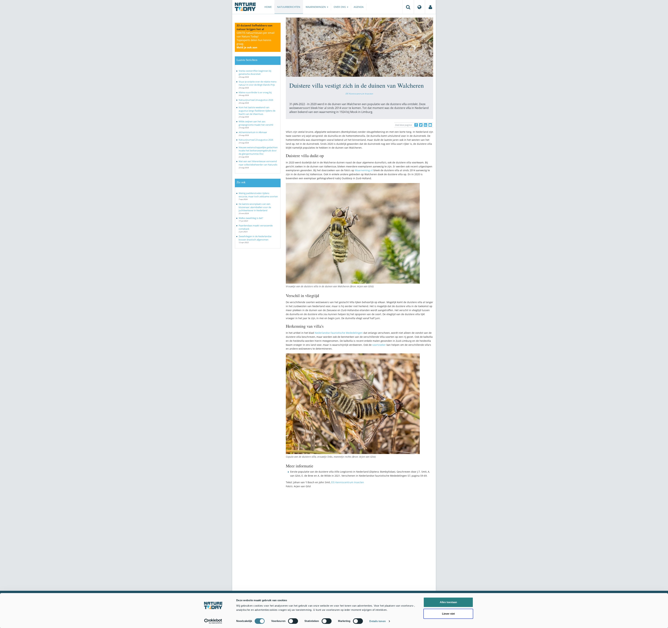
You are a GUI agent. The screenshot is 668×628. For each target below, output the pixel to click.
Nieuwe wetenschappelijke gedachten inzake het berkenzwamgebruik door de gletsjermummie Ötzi (258, 150)
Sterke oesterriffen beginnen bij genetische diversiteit (255, 72)
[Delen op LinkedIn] (425, 125)
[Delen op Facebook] (416, 125)
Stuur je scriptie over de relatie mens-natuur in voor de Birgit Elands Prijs (258, 83)
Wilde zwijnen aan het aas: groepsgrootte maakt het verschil (256, 123)
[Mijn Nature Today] (430, 7)
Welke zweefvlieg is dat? (251, 218)
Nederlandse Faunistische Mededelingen (339, 332)
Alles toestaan (448, 602)
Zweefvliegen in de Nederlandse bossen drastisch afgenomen (255, 238)
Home (268, 7)
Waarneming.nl (364, 170)
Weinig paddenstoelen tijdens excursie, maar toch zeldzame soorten (258, 195)
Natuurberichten (288, 7)
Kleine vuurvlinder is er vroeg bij (255, 92)
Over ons (340, 7)
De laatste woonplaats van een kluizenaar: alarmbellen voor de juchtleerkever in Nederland (255, 207)
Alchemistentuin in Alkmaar (253, 132)
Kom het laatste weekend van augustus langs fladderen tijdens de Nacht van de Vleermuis (257, 110)
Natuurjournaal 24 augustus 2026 (256, 99)
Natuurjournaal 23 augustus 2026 (256, 139)
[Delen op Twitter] (421, 125)
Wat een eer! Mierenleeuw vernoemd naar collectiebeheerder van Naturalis (258, 163)
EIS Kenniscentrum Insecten (359, 93)
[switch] (293, 621)
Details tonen (377, 621)
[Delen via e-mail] (430, 125)
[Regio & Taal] (419, 7)
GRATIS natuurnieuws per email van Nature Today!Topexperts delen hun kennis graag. (256, 40)
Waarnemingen (316, 7)
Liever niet (448, 613)
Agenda (359, 7)
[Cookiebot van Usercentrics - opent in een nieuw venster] (213, 621)
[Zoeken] (408, 7)
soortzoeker (379, 344)
